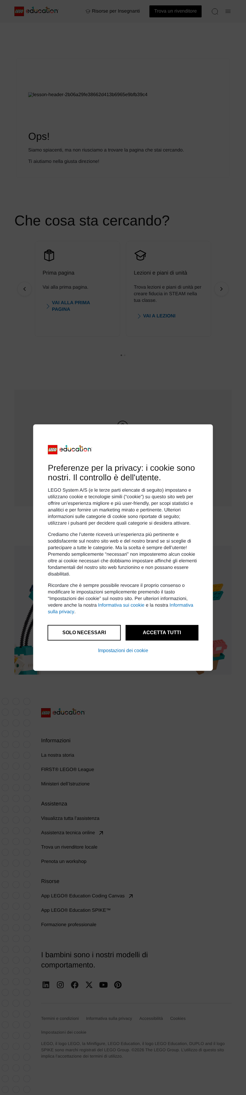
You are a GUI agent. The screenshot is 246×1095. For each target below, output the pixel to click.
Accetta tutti (162, 632)
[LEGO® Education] (70, 450)
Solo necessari (84, 632)
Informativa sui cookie (121, 605)
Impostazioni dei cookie (123, 650)
